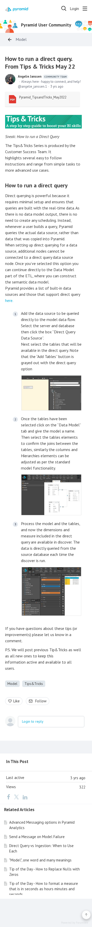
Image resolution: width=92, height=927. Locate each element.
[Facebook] (8, 797)
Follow (41, 701)
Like (16, 701)
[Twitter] (16, 797)
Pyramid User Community (46, 25)
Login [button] (74, 8)
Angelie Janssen (42, 76)
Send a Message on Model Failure (37, 836)
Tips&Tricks (34, 683)
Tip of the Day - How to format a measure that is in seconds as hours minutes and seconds (43, 889)
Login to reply (32, 721)
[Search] (63, 8)
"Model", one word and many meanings (40, 860)
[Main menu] (84, 8)
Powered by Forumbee (74, 922)
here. (9, 300)
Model (21, 39)
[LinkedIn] (25, 797)
